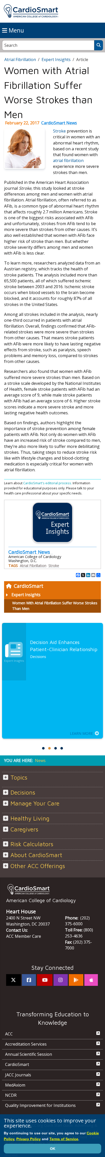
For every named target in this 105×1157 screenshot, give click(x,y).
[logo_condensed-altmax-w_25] (52, 889)
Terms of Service (63, 1139)
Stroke (59, 131)
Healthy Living (29, 818)
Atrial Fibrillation (20, 59)
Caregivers (24, 829)
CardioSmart (28, 585)
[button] (43, 748)
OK (52, 1149)
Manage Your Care (34, 803)
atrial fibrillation (68, 160)
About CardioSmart (36, 855)
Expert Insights (26, 594)
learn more (81, 733)
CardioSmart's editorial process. (48, 483)
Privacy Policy (28, 1139)
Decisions (22, 792)
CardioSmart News (59, 123)
